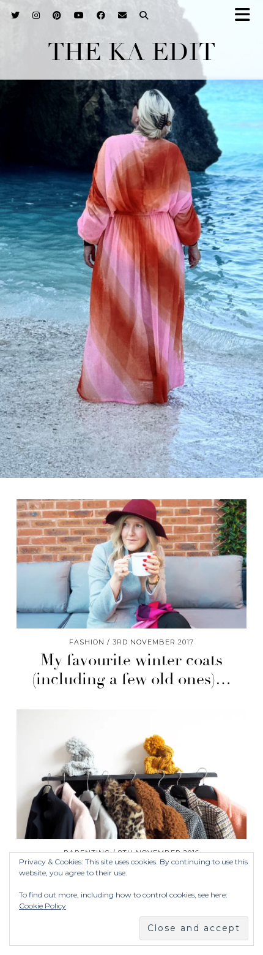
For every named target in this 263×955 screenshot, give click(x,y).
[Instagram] (36, 15)
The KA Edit (131, 52)
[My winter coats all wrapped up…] (131, 774)
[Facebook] (101, 15)
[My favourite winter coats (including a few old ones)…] (131, 564)
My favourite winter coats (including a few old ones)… (131, 670)
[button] (246, 15)
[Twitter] (15, 15)
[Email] (122, 15)
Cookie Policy (42, 905)
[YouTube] (79, 15)
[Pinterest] (57, 15)
